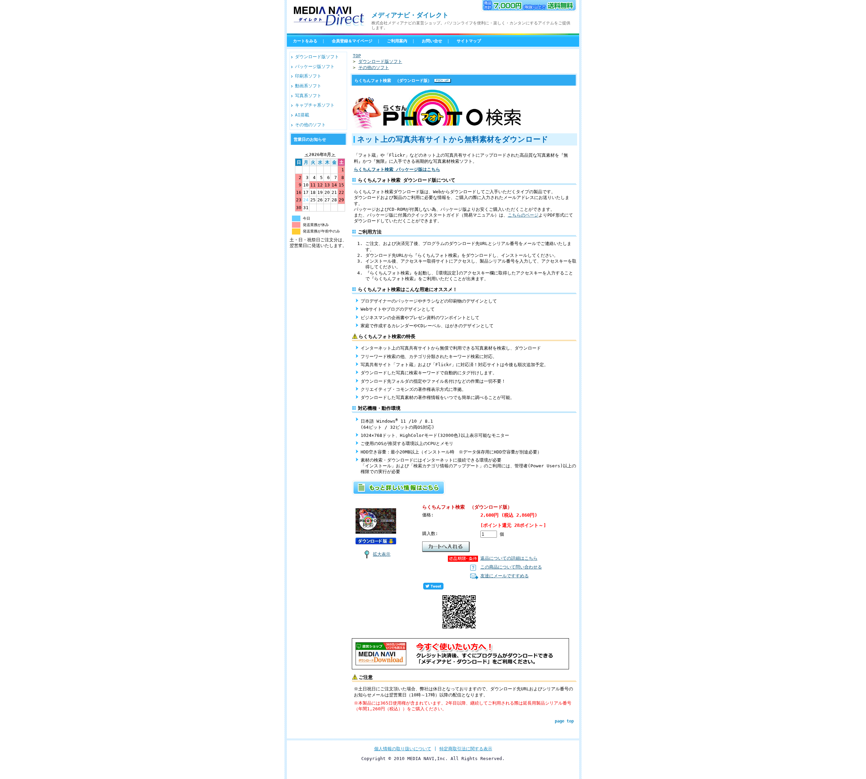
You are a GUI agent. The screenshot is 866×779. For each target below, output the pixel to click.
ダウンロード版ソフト (317, 56)
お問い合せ (432, 41)
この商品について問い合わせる (511, 567)
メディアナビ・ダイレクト (410, 15)
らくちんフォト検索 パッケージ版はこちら (397, 169)
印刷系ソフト (308, 76)
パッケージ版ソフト (315, 66)
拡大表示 (381, 554)
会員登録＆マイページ (352, 41)
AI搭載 (302, 114)
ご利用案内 (397, 41)
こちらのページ (523, 215)
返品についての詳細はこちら (509, 558)
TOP (357, 55)
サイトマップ (469, 41)
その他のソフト (310, 124)
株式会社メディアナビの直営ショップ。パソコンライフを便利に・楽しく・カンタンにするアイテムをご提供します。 (470, 25)
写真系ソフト (308, 95)
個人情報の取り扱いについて (402, 748)
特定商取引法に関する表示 (465, 748)
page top (564, 721)
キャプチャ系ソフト (315, 105)
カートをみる (305, 41)
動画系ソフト (308, 85)
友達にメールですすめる (504, 575)
